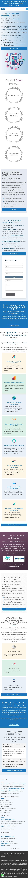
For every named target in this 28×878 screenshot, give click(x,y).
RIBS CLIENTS (6, 3)
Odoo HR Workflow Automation (14, 445)
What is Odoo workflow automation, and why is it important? (13, 745)
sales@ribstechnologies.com (10, 826)
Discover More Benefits (14, 609)
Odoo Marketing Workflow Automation (14, 466)
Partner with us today (13, 566)
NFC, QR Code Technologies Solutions (8, 808)
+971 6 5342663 (15, 1)
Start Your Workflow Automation (14, 694)
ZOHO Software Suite (4, 806)
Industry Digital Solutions (5, 812)
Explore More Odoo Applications (14, 524)
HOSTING (19, 3)
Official (10, 80)
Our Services (14, 209)
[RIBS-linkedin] (11, 5)
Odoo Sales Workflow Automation (14, 382)
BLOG (22, 3)
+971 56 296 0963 (14, 843)
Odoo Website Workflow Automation (14, 403)
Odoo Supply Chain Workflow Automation (14, 425)
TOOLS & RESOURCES (13, 3)
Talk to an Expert (14, 253)
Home (5, 853)
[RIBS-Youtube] (18, 5)
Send (10, 294)
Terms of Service (14, 853)
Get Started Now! (14, 724)
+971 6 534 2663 (9, 841)
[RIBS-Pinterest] (16, 5)
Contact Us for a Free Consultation (14, 770)
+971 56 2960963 (6, 1)
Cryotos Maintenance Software (6, 802)
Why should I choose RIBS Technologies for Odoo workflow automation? (13, 765)
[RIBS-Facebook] (9, 5)
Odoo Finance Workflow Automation (14, 362)
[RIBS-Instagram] (15, 5)
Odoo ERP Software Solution (6, 804)
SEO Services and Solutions (6, 810)
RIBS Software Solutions (5, 800)
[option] (8, 559)
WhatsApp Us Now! (14, 325)
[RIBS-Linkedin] (11, 848)
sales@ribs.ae (24, 1)
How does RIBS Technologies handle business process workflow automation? (13, 760)
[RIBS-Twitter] (13, 5)
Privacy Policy (22, 853)
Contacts (9, 853)
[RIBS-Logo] (3, 8)
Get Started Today (14, 48)
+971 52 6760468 (13, 825)
